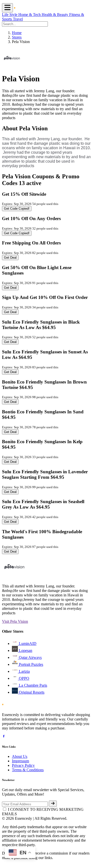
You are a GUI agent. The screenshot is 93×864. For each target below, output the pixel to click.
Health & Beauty (55, 14)
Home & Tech (30, 14)
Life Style (10, 14)
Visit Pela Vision (15, 621)
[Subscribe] (53, 804)
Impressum (20, 761)
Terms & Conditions (28, 770)
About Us (19, 756)
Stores (17, 37)
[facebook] (3, 737)
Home (17, 33)
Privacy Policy (23, 765)
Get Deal (10, 257)
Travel (18, 19)
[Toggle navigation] (7, 7)
